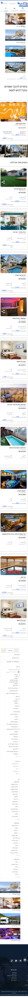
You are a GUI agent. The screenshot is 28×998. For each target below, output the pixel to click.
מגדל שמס (18, 895)
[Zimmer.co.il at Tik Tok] (11, 959)
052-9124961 (22, 538)
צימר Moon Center (16, 894)
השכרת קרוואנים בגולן (15, 925)
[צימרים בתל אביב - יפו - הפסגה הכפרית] (13, 488)
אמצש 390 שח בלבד (16, 910)
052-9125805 (22, 494)
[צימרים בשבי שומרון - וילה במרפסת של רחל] (13, 186)
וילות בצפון (14, 974)
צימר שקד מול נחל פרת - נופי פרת (16, 405)
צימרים (25, 79)
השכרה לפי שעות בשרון (15, 940)
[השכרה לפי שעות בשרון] (10, 939)
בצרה (19, 941)
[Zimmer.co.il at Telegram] (20, 959)
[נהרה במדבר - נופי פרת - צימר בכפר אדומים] (13, 229)
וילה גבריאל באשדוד (20, 275)
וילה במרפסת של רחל (20, 189)
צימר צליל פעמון (21, 361)
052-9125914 (22, 408)
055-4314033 (22, 279)
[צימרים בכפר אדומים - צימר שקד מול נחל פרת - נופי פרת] (13, 402)
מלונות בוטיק (14, 979)
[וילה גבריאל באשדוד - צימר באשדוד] (13, 272)
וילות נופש (14, 972)
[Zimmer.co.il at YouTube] (24, 958)
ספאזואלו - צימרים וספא (19, 318)
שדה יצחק (16, 125)
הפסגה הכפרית (21, 491)
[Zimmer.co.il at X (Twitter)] (16, 959)
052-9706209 (22, 581)
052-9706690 (22, 322)
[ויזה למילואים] (10, 656)
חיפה (19, 911)
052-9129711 (22, 365)
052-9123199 (22, 451)
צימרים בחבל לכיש (11, 79)
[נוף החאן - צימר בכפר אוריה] (13, 574)
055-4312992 (22, 192)
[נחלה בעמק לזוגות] (13, 121)
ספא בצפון (14, 977)
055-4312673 (22, 128)
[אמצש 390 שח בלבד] (10, 908)
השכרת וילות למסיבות (12, 975)
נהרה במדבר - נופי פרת (19, 232)
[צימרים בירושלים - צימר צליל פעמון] (13, 618)
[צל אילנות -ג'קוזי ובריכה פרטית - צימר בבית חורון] (13, 445)
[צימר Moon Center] (10, 892)
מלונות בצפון (14, 980)
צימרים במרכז (19, 79)
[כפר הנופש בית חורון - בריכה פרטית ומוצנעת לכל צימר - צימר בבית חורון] (13, 531)
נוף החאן (23, 577)
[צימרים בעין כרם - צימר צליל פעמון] (13, 359)
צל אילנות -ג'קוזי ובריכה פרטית (17, 448)
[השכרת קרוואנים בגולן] (10, 924)
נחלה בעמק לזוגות (21, 124)
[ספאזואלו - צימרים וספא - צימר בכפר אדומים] (13, 316)
